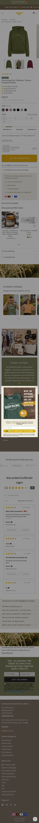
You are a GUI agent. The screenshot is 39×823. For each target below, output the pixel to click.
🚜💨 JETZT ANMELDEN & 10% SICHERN (19, 431)
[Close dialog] (36, 387)
